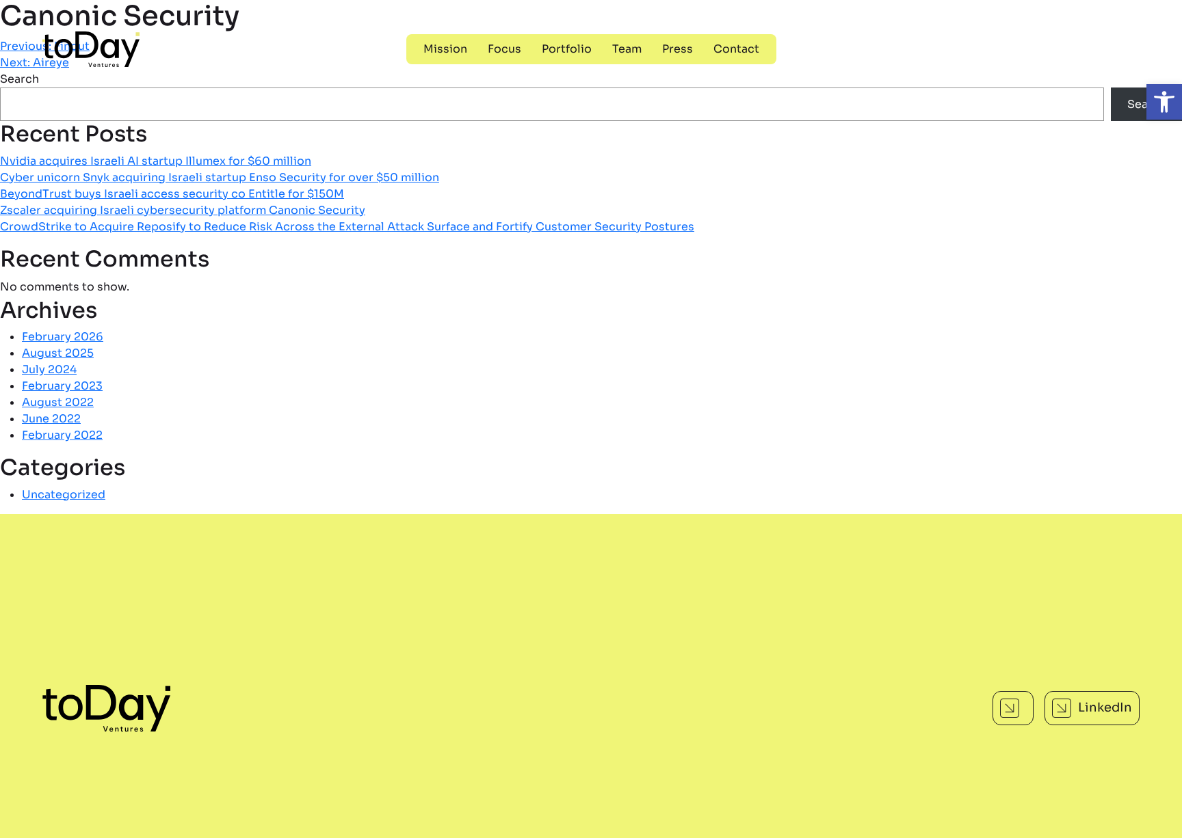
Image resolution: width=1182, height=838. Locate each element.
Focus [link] (504, 49)
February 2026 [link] (62, 336)
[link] (1164, 102)
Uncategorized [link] (63, 494)
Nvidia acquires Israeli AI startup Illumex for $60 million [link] (155, 161)
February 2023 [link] (62, 386)
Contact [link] (736, 49)
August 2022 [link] (58, 402)
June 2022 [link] (51, 418)
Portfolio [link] (567, 49)
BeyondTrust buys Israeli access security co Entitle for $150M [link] (172, 194)
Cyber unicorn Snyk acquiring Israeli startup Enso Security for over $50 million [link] (219, 177)
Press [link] (677, 49)
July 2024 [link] (49, 369)
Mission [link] (445, 49)
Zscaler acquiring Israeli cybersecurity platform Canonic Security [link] (182, 210)
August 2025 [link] (58, 353)
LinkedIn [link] (1105, 707)
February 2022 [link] (62, 435)
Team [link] (627, 49)
